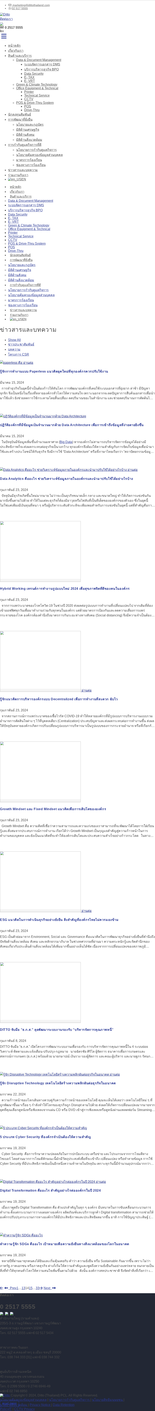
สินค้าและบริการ (20, 55)
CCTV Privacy (24, 1409)
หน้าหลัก (14, 45)
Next (48, 1288)
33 (37, 1288)
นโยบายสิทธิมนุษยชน (108, 1400)
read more (9, 1403)
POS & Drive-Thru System (35, 102)
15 (30, 1288)
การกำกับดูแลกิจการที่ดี (24, 144)
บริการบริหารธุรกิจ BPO (41, 69)
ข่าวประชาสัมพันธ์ (21, 344)
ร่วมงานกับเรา (18, 175)
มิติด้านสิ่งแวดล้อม (29, 139)
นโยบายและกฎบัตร (30, 124)
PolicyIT (6, 1409)
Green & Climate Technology (36, 84)
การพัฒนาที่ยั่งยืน (20, 119)
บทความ (14, 349)
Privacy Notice (40, 1405)
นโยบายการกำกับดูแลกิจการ (36, 150)
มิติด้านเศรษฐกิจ (27, 129)
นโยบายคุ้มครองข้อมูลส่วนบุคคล (39, 155)
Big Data (66, 442)
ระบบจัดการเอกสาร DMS (42, 64)
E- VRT (29, 81)
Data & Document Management (38, 60)
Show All (14, 340)
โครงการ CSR (18, 354)
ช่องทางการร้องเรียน (31, 165)
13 (23, 1288)
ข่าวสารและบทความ (23, 170)
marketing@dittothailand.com (31, 5)
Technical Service (37, 95)
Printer (29, 92)
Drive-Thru (32, 110)
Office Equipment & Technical (37, 88)
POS (27, 106)
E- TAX (29, 77)
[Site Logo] (5, 14)
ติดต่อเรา (6, 19)
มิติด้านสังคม (25, 134)
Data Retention (63, 1405)
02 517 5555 (20, 8)
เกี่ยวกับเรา (15, 50)
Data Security (34, 73)
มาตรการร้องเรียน (29, 160)
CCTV (28, 99)
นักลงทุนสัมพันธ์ (19, 114)
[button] (4, 36)
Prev (12, 1288)
